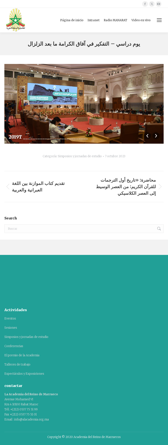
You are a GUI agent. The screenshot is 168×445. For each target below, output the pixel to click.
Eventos (10, 318)
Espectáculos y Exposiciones (24, 374)
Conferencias (13, 346)
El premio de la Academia (21, 355)
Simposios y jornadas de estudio (80, 156)
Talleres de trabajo (17, 364)
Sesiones (10, 328)
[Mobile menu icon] (159, 20)
